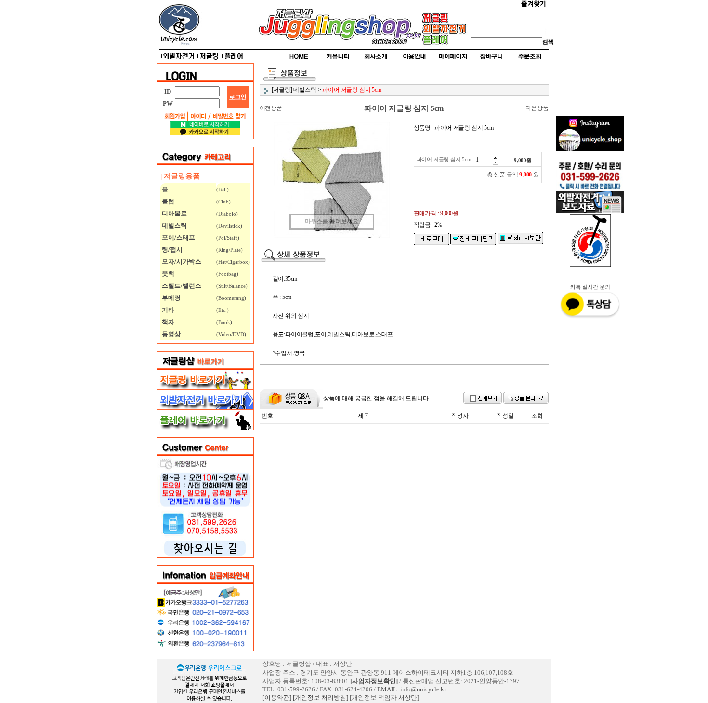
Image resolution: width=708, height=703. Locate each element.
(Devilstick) (229, 226)
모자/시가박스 (180, 261)
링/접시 (171, 249)
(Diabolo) (227, 213)
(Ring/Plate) (229, 250)
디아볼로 (173, 213)
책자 (167, 321)
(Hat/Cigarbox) (233, 262)
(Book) (224, 322)
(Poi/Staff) (227, 238)
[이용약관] (276, 697)
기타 (167, 309)
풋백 (167, 273)
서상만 (407, 697)
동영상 (170, 334)
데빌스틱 (173, 225)
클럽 (167, 201)
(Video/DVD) (231, 334)
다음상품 (536, 108)
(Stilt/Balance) (232, 286)
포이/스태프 (177, 237)
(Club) (223, 201)
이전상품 (271, 108)
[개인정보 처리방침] (320, 697)
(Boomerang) (231, 298)
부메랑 (170, 297)
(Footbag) (227, 274)
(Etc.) (222, 310)
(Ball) (222, 189)
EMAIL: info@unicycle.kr (411, 689)
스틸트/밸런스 (180, 285)
